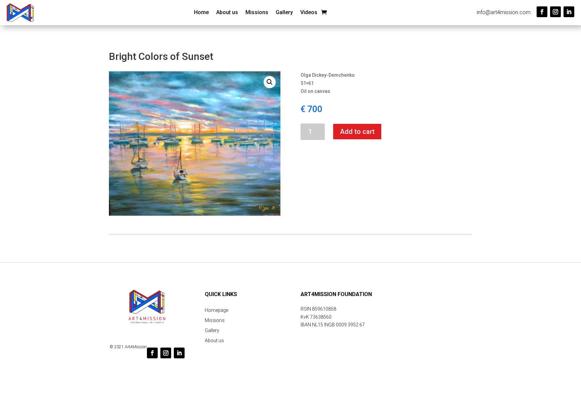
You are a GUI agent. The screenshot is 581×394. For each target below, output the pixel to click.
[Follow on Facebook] (542, 11)
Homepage (216, 310)
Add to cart (357, 132)
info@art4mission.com (504, 12)
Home (201, 12)
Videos (308, 12)
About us (227, 12)
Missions (256, 12)
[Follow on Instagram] (555, 11)
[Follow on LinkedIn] (569, 11)
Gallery (284, 12)
